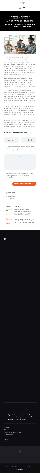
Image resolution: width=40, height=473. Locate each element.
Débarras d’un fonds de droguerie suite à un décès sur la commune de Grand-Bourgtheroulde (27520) (22, 212)
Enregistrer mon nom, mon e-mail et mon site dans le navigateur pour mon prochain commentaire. (20, 149)
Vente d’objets (8, 435)
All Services (18, 24)
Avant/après (12, 199)
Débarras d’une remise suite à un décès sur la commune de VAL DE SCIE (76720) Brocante (24, 221)
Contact (6, 439)
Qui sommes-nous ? (10, 437)
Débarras (7, 430)
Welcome (31, 25)
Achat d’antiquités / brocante (13, 432)
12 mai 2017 (14, 16)
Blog (5, 442)
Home (7, 25)
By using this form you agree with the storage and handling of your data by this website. (21, 176)
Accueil (6, 427)
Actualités (11, 196)
